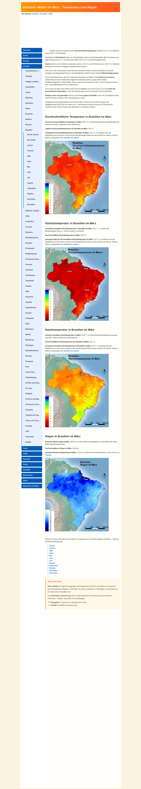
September (31, 188)
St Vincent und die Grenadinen (33, 404)
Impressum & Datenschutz (32, 486)
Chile (27, 216)
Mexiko (28, 334)
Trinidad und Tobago (33, 415)
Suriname (29, 410)
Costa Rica (29, 221)
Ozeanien (26, 459)
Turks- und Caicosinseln (33, 420)
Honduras (29, 297)
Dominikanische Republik (33, 237)
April (29, 161)
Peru (27, 367)
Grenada (28, 264)
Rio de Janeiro (33, 134)
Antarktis (26, 470)
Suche (25, 55)
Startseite (26, 50)
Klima (25, 480)
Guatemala (29, 281)
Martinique (29, 329)
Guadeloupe (30, 275)
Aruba (27, 92)
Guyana (28, 286)
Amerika (35, 14)
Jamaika (28, 302)
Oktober (30, 194)
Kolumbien (29, 318)
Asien (25, 448)
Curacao (28, 227)
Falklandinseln (31, 254)
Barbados (29, 103)
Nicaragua (29, 345)
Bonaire (28, 124)
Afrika (25, 454)
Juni (29, 172)
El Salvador (29, 248)
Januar (30, 145)
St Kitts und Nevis (32, 383)
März (51, 14)
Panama (28, 356)
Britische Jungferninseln (33, 211)
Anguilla (28, 76)
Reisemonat (27, 475)
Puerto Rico (30, 372)
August (30, 183)
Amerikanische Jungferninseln (33, 71)
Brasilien (43, 14)
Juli (28, 177)
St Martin (28, 393)
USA (27, 431)
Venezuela (29, 437)
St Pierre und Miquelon (33, 399)
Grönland (29, 270)
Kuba (27, 324)
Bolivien (28, 119)
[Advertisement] (70, 30)
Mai (28, 167)
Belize (27, 108)
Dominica (29, 232)
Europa (26, 61)
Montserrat (29, 340)
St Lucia (28, 388)
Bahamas (29, 98)
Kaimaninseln (30, 307)
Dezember (31, 204)
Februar (30, 151)
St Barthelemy (30, 377)
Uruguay (28, 426)
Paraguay (29, 361)
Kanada (28, 313)
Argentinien (30, 87)
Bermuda (29, 114)
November (31, 199)
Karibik (28, 442)
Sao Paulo (31, 140)
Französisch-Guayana (33, 259)
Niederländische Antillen (33, 350)
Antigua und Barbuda (33, 81)
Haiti (27, 291)
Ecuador (28, 243)
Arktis (25, 464)
